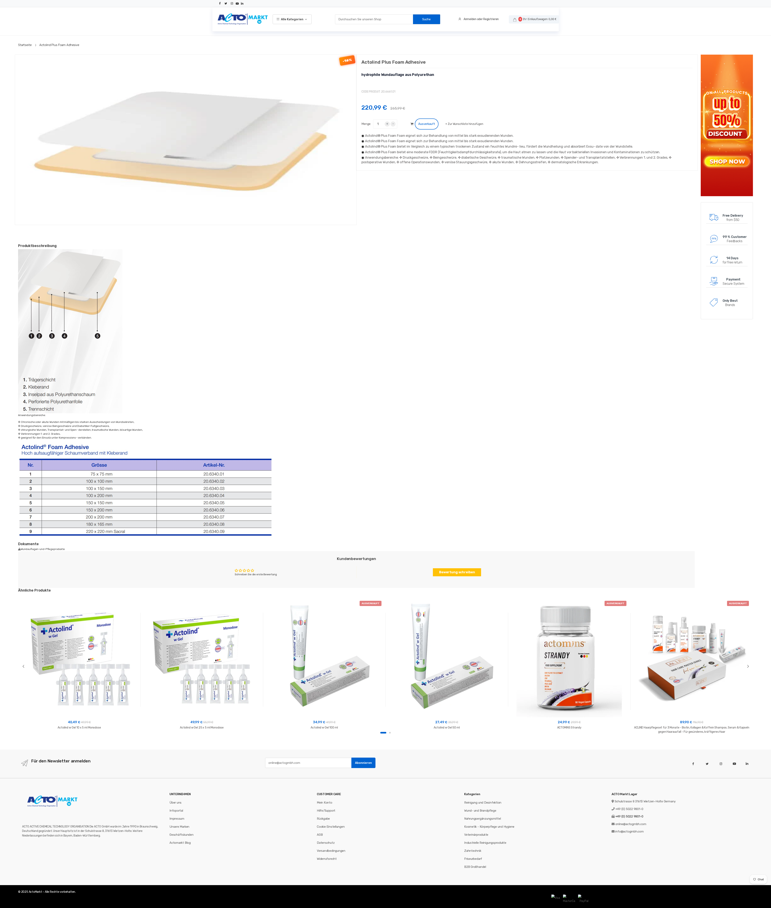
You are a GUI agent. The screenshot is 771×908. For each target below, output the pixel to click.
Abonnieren (363, 763)
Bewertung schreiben (457, 572)
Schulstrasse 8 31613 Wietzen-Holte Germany (645, 801)
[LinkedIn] (242, 3)
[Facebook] (220, 3)
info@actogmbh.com (629, 831)
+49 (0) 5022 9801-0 (629, 809)
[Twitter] (226, 3)
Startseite (25, 45)
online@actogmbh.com (630, 824)
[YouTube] (237, 3)
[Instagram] (232, 3)
